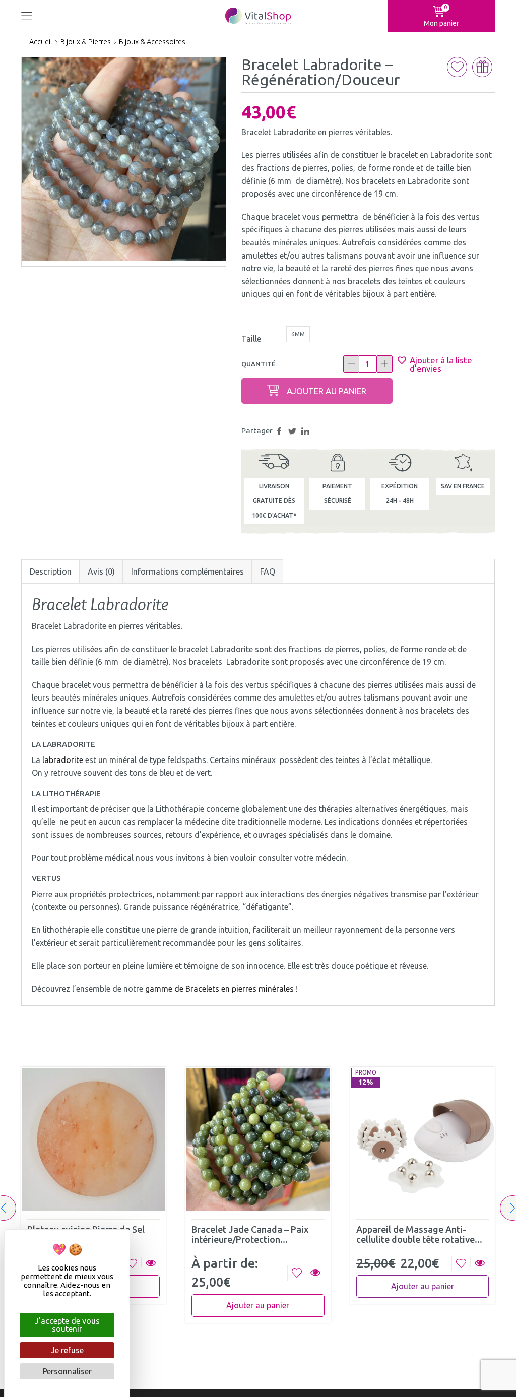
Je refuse (67, 1350)
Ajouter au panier (326, 391)
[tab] (51, 571)
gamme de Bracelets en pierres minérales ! (223, 988)
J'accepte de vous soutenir (67, 1325)
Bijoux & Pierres (85, 42)
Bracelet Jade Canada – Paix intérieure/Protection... (250, 1234)
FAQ (267, 571)
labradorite (62, 760)
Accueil (40, 42)
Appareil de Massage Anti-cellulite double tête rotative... (419, 1234)
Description (51, 571)
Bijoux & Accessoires (152, 42)
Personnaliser (67, 1371)
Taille (251, 338)
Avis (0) (101, 571)
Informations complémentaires (187, 571)
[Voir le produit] (150, 1263)
